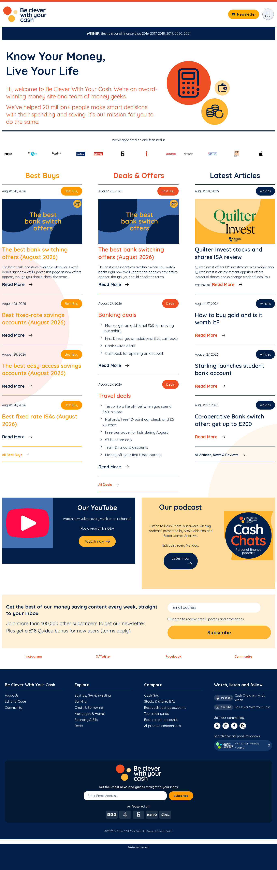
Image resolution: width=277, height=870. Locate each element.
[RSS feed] (242, 726)
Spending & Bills (86, 720)
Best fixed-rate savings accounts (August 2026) (33, 318)
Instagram (34, 656)
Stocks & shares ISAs (159, 701)
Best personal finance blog (121, 33)
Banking (81, 701)
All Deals (105, 485)
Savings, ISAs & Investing (93, 695)
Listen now (181, 558)
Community (243, 656)
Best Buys (42, 175)
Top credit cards (156, 714)
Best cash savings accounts (165, 707)
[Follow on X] (217, 726)
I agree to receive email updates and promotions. (208, 619)
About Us (11, 695)
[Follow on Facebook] (234, 726)
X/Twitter (103, 656)
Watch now (94, 541)
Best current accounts (161, 720)
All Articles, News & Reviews (216, 455)
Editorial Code (15, 701)
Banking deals (117, 314)
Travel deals (114, 395)
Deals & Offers (138, 175)
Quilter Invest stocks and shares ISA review (228, 253)
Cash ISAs (151, 695)
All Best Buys (12, 455)
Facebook (173, 656)
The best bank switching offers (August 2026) (35, 253)
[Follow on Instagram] (225, 726)
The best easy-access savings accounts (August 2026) (41, 369)
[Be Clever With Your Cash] (25, 14)
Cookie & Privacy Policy (159, 830)
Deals (79, 726)
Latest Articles (235, 175)
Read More (13, 284)
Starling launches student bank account (229, 369)
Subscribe (181, 796)
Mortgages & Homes (90, 714)
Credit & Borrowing (89, 707)
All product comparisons (162, 726)
